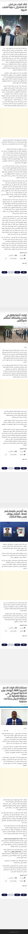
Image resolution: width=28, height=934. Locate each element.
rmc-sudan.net (12, 932)
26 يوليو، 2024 (24, 324)
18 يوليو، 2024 (24, 520)
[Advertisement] (14, 122)
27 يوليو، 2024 (24, 13)
